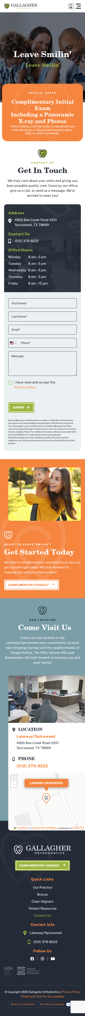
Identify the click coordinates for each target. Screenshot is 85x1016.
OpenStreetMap (44, 828)
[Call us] (71, 6)
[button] (78, 6)
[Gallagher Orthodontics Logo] (42, 849)
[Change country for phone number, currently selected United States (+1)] (13, 343)
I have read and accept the (34, 384)
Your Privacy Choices (52, 1004)
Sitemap (27, 996)
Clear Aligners (42, 901)
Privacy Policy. (25, 387)
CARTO (78, 828)
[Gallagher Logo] (20, 6)
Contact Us (42, 915)
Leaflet (22, 828)
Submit (18, 407)
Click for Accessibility (49, 996)
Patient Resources (43, 908)
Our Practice (42, 887)
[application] (46, 801)
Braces (42, 894)
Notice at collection (23, 1004)
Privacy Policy (71, 992)
